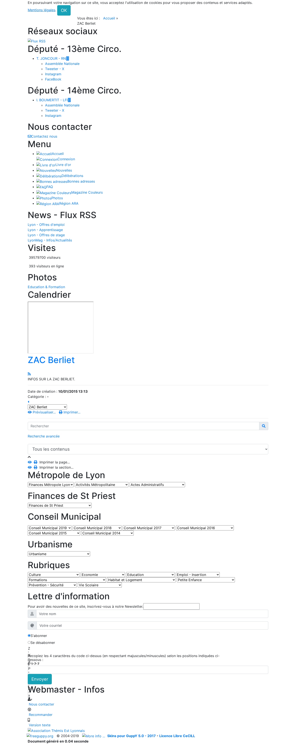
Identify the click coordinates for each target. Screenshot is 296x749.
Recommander (40, 714)
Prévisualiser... (44, 412)
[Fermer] (29, 457)
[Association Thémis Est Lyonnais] (148, 730)
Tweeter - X (54, 69)
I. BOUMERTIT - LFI (53, 100)
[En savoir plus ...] (94, 736)
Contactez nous (44, 136)
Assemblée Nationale (62, 63)
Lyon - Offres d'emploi (46, 224)
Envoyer (39, 679)
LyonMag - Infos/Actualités (50, 240)
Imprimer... (71, 412)
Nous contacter (41, 704)
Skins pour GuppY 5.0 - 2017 (132, 736)
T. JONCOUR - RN (52, 58)
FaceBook (53, 79)
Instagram (53, 74)
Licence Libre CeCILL (177, 736)
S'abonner (39, 635)
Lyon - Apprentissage (45, 230)
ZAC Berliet (51, 360)
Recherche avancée (44, 436)
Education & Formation (46, 287)
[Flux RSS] (37, 41)
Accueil (109, 18)
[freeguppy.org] (40, 736)
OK (64, 10)
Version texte (39, 725)
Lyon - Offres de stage (46, 235)
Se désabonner (43, 642)
